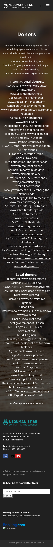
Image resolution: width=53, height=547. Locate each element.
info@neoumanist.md (19, 446)
